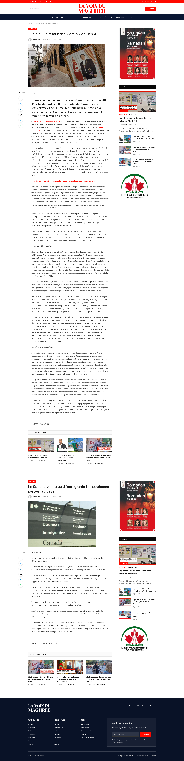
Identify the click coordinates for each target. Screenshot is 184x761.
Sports (129, 17)
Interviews (120, 17)
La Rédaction (36, 39)
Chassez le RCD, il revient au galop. (47, 121)
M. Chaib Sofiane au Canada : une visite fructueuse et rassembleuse (68, 679)
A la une (40, 1)
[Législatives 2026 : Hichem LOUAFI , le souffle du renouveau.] (70, 445)
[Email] (21, 115)
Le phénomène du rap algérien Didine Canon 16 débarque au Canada (143, 161)
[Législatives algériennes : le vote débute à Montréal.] (41, 445)
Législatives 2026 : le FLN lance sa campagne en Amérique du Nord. (98, 457)
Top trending (50, 1)
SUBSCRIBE (150, 8)
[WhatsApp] (21, 125)
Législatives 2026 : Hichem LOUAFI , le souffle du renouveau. (67, 457)
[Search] (155, 1)
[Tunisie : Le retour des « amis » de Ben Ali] (66, 87)
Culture (77, 17)
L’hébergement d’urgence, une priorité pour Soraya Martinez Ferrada (98, 679)
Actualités (32, 1)
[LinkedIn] (21, 109)
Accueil (55, 17)
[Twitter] (21, 104)
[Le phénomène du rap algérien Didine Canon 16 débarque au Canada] (125, 162)
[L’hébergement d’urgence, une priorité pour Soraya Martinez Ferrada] (99, 667)
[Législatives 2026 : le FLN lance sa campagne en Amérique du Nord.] (99, 445)
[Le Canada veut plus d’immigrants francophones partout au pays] (62, 546)
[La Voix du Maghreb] (92, 8)
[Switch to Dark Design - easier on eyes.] (152, 1)
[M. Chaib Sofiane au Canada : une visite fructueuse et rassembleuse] (70, 667)
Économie (108, 17)
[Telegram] (21, 120)
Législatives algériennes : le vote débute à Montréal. (39, 456)
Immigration (65, 17)
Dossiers (97, 17)
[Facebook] (21, 98)
